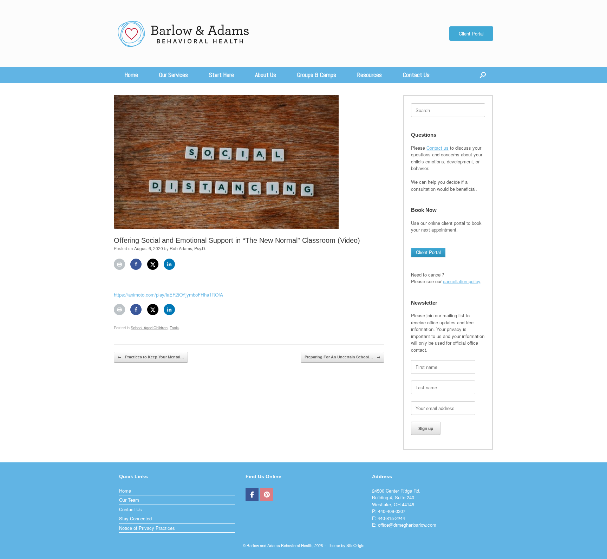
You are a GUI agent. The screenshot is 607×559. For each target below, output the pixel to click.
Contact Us (416, 75)
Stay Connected (135, 518)
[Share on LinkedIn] (169, 264)
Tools (174, 327)
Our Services (173, 75)
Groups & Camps (316, 75)
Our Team (129, 499)
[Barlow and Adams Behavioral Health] (184, 33)
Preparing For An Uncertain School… (342, 356)
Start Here (221, 75)
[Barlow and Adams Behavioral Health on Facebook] (252, 494)
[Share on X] (152, 264)
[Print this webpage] (119, 264)
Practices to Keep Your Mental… (151, 356)
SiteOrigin (355, 545)
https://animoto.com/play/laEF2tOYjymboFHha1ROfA (168, 294)
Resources (369, 75)
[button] (482, 75)
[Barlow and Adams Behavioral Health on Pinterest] (266, 494)
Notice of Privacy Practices (147, 528)
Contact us (437, 147)
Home (131, 75)
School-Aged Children (149, 327)
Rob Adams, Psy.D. (188, 248)
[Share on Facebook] (136, 264)
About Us (265, 75)
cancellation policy (461, 281)
